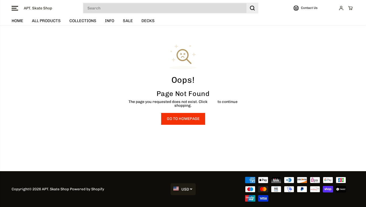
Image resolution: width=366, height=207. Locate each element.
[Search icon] (252, 8)
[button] (15, 8)
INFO (109, 20)
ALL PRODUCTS (46, 20)
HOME (17, 20)
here (212, 101)
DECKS (148, 20)
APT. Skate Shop (55, 189)
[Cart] (350, 8)
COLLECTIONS (82, 20)
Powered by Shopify (87, 189)
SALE (128, 20)
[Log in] (341, 8)
